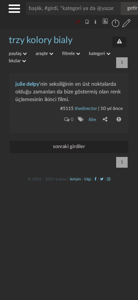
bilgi (87, 179)
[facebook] (95, 179)
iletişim (75, 179)
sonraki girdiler (69, 146)
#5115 (67, 108)
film (92, 119)
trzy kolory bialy (40, 40)
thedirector (86, 108)
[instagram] (108, 179)
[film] (80, 119)
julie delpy (27, 84)
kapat (90, 203)
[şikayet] (119, 119)
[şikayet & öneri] (119, 42)
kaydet (115, 203)
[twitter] (102, 179)
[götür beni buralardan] (124, 261)
